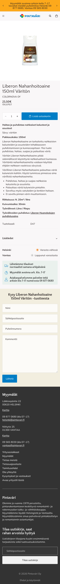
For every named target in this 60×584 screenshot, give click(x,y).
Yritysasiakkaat (10, 452)
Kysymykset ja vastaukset (16, 476)
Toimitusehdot (10, 468)
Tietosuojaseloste (11, 464)
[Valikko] (3, 16)
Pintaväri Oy (34, 573)
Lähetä (10, 378)
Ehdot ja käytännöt (30, 580)
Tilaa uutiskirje (30, 560)
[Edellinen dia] (3, 5)
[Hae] (50, 16)
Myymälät (7, 456)
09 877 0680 (46, 280)
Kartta (5, 410)
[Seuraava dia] (57, 5)
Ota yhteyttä (9, 472)
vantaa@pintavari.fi (13, 445)
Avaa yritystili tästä (13, 480)
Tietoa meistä (9, 460)
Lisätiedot (7, 238)
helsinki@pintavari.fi (13, 419)
